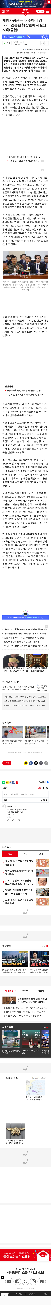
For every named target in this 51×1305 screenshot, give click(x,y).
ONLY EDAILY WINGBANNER (25, 11)
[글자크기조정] (42, 43)
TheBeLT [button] (25, 991)
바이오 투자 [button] (10, 990)
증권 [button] (25, 854)
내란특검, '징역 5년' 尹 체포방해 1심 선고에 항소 (26, 395)
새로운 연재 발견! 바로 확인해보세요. (24, 161)
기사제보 (19, 1294)
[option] (25, 4)
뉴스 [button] (10, 854)
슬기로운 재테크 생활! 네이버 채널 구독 (25, 157)
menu (47, 11)
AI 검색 (40, 11)
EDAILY (3, 11)
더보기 (44, 946)
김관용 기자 (17, 42)
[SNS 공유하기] (46, 43)
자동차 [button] (41, 991)
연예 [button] (41, 854)
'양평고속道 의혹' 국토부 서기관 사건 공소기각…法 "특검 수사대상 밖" (26, 390)
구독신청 (32, 1294)
